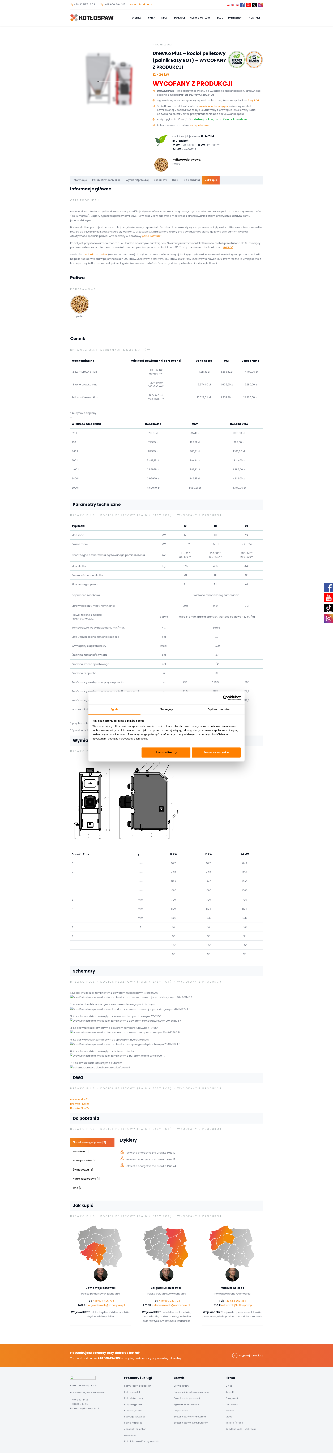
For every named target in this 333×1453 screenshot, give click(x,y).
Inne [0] (78, 1188)
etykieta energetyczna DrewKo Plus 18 (150, 1159)
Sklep (151, 17)
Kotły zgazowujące (135, 1416)
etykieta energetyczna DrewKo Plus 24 (151, 1166)
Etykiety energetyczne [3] (89, 1142)
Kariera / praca (234, 1422)
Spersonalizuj (164, 752)
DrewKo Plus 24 (79, 1108)
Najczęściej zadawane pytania (191, 1392)
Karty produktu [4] (84, 1160)
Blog (220, 17)
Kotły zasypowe (133, 1404)
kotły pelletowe (200, 125)
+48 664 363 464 (235, 1300)
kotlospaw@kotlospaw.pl (84, 1408)
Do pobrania (192, 180)
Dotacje (179, 17)
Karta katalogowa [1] (86, 1178)
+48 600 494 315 (114, 4)
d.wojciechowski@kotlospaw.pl (105, 1305)
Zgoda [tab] (114, 709)
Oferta (136, 17)
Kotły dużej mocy (133, 1398)
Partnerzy (235, 17)
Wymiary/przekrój (137, 180)
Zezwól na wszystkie (216, 752)
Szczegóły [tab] (166, 709)
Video (229, 1416)
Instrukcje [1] (81, 1151)
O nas (229, 1385)
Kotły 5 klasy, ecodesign (137, 1385)
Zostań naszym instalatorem (190, 1416)
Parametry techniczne (106, 180)
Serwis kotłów (200, 17)
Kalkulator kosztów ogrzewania (142, 1441)
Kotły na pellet (132, 1392)
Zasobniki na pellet (135, 1429)
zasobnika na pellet (94, 254)
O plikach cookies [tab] (218, 709)
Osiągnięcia (232, 1398)
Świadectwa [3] (83, 1169)
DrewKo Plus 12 (79, 1099)
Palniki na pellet (133, 1422)
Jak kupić (211, 180)
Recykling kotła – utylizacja (241, 1429)
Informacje (80, 180)
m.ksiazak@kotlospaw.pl (236, 1305)
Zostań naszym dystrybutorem (191, 1422)
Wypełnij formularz (251, 1355)
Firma (163, 17)
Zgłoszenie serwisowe (186, 1404)
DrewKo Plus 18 (79, 1104)
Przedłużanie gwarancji (187, 1398)
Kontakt (254, 17)
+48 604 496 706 (103, 1300)
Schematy (160, 180)
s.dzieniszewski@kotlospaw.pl (171, 1305)
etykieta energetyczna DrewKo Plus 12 (150, 1152)
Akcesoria (130, 1435)
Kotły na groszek (133, 1410)
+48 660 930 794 (169, 1300)
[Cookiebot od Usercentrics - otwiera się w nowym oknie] (225, 698)
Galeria (230, 1410)
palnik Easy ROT (152, 236)
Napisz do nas (143, 4)
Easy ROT (253, 100)
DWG (175, 180)
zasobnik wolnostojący (213, 106)
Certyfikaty (232, 1404)
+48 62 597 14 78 (84, 4)
